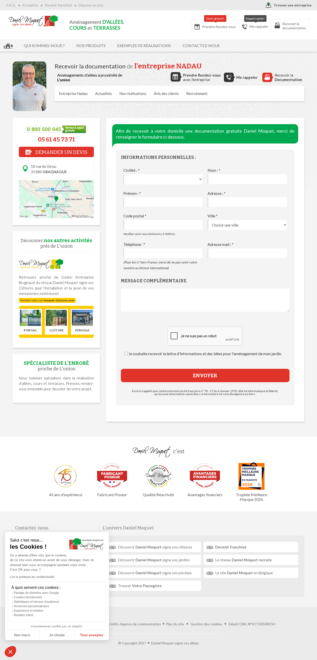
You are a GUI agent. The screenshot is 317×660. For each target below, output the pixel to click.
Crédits (113, 624)
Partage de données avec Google (36, 593)
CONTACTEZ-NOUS (201, 45)
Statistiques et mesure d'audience (36, 601)
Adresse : (217, 193)
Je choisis (57, 635)
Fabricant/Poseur (112, 494)
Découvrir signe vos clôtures (155, 547)
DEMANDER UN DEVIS (60, 152)
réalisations (132, 93)
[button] (10, 652)
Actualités (30, 5)
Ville (213, 215)
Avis (166, 93)
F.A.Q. (11, 5)
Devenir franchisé (58, 5)
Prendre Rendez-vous (219, 24)
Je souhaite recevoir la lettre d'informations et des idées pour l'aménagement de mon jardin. (205, 353)
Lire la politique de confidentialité (32, 577)
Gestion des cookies (206, 624)
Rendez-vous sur (47, 300)
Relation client (23, 615)
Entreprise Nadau (73, 93)
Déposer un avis (91, 5)
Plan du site (175, 624)
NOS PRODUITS (91, 45)
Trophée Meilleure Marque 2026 (251, 497)
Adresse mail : (221, 244)
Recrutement (197, 93)
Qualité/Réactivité (158, 494)
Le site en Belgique (244, 573)
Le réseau (243, 560)
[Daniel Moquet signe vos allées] (33, 20)
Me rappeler (257, 24)
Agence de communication (140, 624)
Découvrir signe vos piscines (155, 573)
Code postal (134, 215)
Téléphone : (134, 244)
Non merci (22, 635)
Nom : (214, 170)
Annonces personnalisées (31, 606)
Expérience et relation (28, 610)
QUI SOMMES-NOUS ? (44, 45)
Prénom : (132, 193)
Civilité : (131, 170)
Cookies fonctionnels (28, 597)
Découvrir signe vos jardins (154, 560)
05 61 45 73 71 (56, 139)
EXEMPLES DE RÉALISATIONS (144, 45)
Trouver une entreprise (293, 5)
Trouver (140, 585)
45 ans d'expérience (65, 494)
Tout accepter (91, 635)
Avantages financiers (205, 494)
